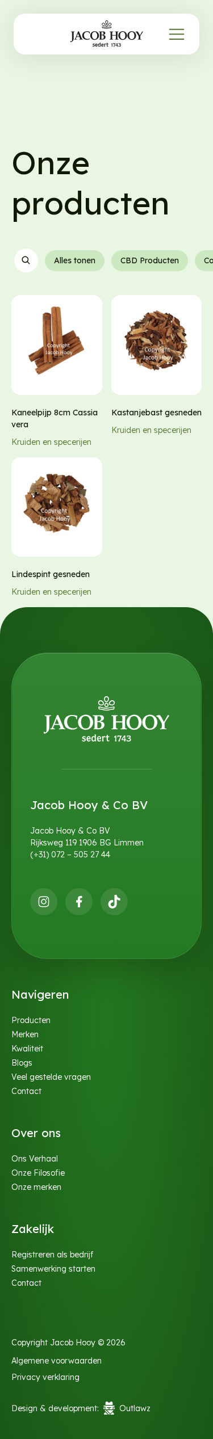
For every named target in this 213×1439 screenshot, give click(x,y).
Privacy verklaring (45, 1377)
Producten (31, 1020)
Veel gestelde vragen (51, 1077)
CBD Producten (149, 260)
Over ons (36, 1133)
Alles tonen (74, 260)
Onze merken (36, 1187)
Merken (25, 1034)
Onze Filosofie (38, 1173)
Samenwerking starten (53, 1269)
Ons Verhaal (34, 1159)
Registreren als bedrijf (52, 1254)
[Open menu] (177, 34)
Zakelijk (32, 1229)
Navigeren (40, 994)
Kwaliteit (27, 1049)
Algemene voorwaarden (56, 1361)
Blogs (21, 1063)
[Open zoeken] (25, 260)
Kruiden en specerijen (51, 442)
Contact (26, 1091)
